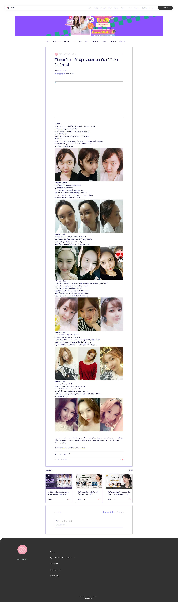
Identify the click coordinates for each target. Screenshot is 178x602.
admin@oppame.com (55, 570)
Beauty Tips (66, 41)
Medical (86, 41)
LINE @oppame (54, 563)
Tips (74, 41)
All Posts (47, 41)
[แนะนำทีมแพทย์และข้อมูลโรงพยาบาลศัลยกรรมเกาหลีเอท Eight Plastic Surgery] (59, 481)
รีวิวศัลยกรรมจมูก (73, 448)
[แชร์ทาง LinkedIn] (65, 454)
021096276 (55, 576)
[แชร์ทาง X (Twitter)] (60, 454)
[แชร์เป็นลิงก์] (69, 454)
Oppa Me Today (95, 41)
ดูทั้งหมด (131, 470)
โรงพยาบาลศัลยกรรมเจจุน (61, 448)
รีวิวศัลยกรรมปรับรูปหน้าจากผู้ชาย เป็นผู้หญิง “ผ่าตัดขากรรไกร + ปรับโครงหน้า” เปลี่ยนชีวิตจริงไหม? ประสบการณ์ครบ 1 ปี (119, 493)
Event (80, 41)
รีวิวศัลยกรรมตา (82, 448)
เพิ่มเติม (121, 41)
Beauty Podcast (56, 41)
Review (104, 41)
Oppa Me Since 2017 (22, 559)
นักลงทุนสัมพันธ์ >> (88, 598)
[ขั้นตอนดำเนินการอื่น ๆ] (122, 54)
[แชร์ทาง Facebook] (55, 454)
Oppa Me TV (113, 41)
